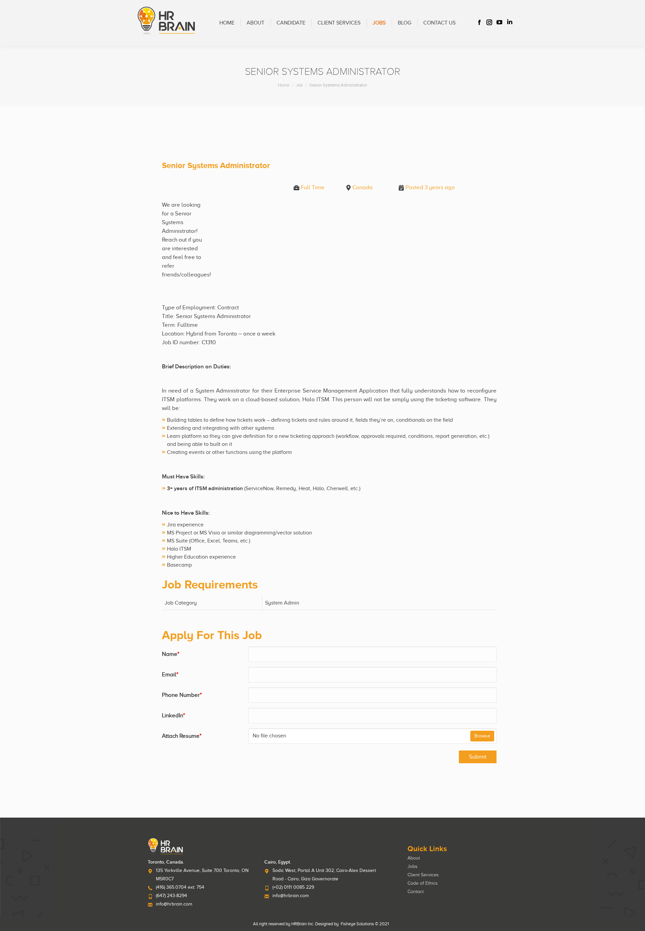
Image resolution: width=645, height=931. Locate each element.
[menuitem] (227, 23)
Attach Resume (182, 736)
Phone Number (182, 695)
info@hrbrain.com (174, 904)
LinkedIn (173, 715)
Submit (477, 757)
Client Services (423, 874)
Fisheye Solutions (357, 923)
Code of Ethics (422, 883)
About (413, 858)
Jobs (412, 866)
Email (170, 674)
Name (170, 654)
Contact (415, 891)
